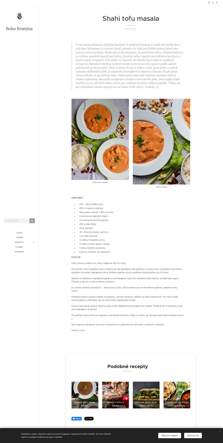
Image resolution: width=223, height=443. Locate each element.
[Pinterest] (216, 2)
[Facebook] (209, 2)
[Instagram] (213, 2)
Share (78, 419)
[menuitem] (19, 232)
